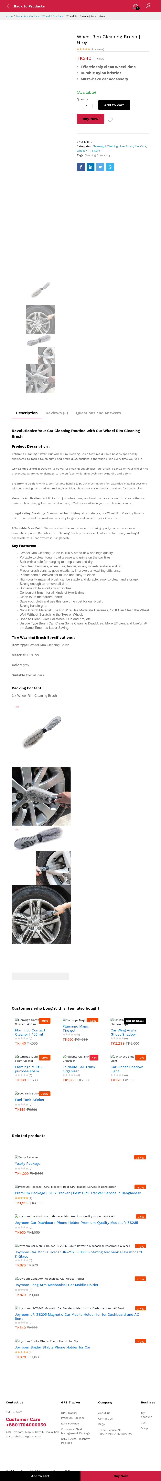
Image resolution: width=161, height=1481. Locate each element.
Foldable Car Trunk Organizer (79, 1069)
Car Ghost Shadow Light (127, 1069)
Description (27, 412)
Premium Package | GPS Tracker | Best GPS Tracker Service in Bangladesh (78, 1193)
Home (9, 16)
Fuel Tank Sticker (29, 1100)
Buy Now (90, 119)
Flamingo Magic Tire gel (76, 1028)
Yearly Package (27, 1163)
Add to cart (114, 105)
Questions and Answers (98, 412)
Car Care (34, 16)
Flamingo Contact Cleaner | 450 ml (30, 1032)
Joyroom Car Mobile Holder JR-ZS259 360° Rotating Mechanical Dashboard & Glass (78, 1254)
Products (21, 16)
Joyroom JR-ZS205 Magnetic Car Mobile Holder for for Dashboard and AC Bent (77, 1316)
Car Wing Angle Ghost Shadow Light (123, 1032)
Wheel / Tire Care (52, 16)
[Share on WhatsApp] (110, 167)
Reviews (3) (57, 412)
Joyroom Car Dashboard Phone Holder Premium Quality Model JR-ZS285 (76, 1222)
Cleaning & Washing (105, 146)
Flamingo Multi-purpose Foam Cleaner (28, 1069)
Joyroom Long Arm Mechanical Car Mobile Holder (56, 1285)
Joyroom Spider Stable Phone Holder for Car (53, 1347)
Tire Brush (126, 146)
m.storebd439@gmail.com (23, 1436)
